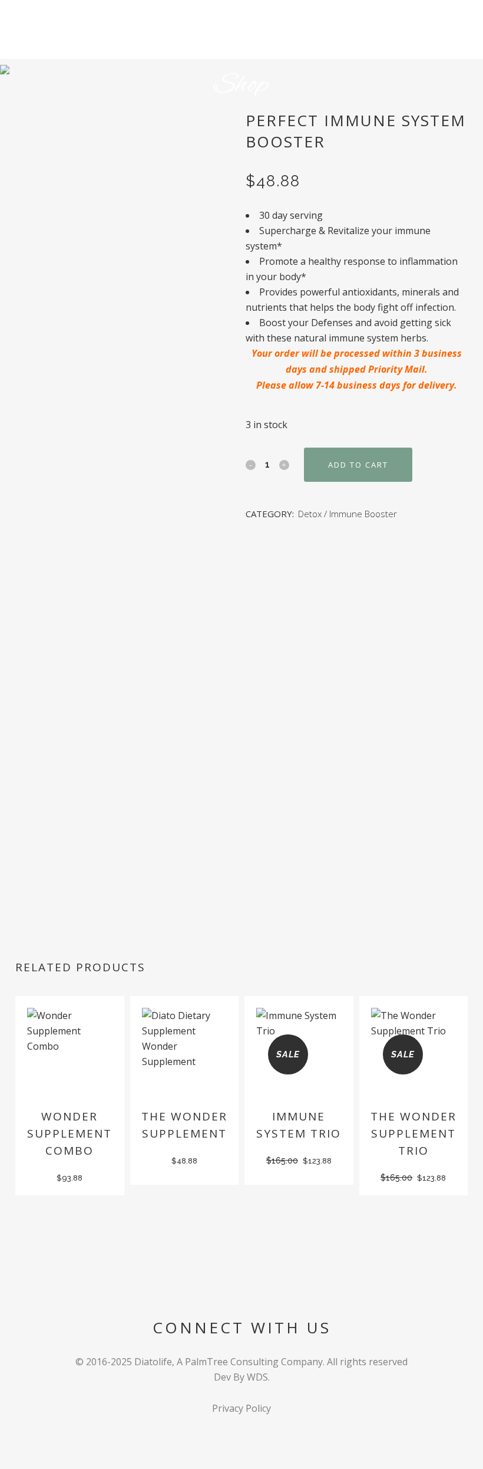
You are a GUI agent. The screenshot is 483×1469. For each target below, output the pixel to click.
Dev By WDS (241, 1377)
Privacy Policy (241, 1408)
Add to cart (358, 464)
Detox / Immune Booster (347, 514)
